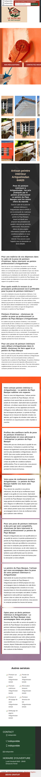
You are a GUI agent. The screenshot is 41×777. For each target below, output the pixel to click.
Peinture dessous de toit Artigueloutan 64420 (26, 702)
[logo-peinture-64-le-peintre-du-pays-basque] (14, 14)
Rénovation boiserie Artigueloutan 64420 (26, 689)
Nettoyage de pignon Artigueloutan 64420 (13, 714)
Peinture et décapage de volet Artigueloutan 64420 (13, 702)
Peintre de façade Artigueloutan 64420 (26, 678)
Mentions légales (29, 772)
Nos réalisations (11, 65)
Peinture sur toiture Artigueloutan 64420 (13, 678)
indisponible (8, 1)
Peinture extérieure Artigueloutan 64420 (13, 689)
